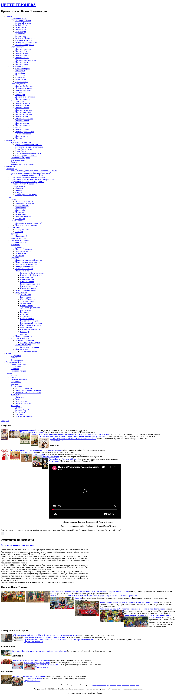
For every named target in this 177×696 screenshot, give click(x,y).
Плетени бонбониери (24, 86)
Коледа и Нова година (29, 321)
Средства (19, 192)
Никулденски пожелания (30, 325)
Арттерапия (11, 140)
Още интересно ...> (43, 667)
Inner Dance (10, 166)
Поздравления (21, 293)
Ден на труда (25, 310)
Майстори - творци (18, 371)
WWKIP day (15, 395)
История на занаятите (24, 201)
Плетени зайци (21, 116)
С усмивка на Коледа (29, 286)
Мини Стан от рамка (24, 149)
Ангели (18, 92)
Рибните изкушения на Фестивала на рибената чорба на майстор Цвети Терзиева (133, 602)
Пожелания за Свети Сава (31, 323)
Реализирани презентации (26, 195)
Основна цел (16, 366)
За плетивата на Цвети (20, 338)
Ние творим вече (18, 160)
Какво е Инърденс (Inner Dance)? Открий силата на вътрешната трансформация (71, 436)
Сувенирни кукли (22, 69)
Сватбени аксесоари (23, 40)
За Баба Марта (21, 25)
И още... (9, 197)
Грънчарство (20, 208)
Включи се (15, 162)
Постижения (16, 384)
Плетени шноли (22, 58)
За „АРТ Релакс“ (22, 410)
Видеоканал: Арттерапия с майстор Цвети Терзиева (45, 637)
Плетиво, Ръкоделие (23, 249)
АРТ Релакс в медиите (24, 416)
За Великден (20, 32)
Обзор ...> (5, 421)
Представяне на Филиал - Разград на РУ (27, 182)
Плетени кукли (17, 66)
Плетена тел (20, 138)
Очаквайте (15, 369)
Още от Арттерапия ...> (33, 642)
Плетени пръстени (23, 49)
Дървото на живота (23, 90)
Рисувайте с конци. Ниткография (29, 147)
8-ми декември (26, 327)
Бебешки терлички (23, 134)
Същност (19, 188)
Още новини (16, 382)
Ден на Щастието (27, 299)
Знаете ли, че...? (21, 253)
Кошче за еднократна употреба (28, 153)
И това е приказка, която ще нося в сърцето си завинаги (73, 439)
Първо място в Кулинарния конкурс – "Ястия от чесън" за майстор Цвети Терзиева (84, 625)
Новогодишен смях (28, 288)
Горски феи (20, 95)
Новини (9, 373)
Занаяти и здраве (17, 221)
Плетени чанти (21, 62)
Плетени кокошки (22, 125)
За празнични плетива (24, 340)
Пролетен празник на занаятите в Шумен (28, 175)
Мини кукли (20, 79)
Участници (20, 414)
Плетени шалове (22, 129)
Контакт (9, 353)
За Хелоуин (20, 34)
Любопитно (15, 245)
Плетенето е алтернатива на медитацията (29, 676)
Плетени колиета (22, 53)
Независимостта (27, 319)
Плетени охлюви (22, 123)
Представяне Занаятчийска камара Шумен (28, 177)
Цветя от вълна (21, 136)
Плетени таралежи (23, 112)
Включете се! (20, 399)
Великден (24, 314)
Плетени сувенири (18, 84)
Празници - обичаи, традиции (27, 262)
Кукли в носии (21, 82)
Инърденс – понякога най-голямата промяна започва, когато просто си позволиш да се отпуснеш (71, 434)
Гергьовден (25, 312)
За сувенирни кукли (28, 351)
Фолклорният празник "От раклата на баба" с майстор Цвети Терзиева (129, 595)
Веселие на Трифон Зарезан (31, 275)
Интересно (19, 256)
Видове (18, 190)
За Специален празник (24, 45)
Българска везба (22, 206)
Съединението (26, 316)
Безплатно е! (20, 412)
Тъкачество (20, 219)
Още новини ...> (56, 441)
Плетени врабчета (22, 103)
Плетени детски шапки (24, 132)
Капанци (19, 232)
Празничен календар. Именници (28, 260)
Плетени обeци (21, 51)
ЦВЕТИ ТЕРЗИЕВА (18, 5)
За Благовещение (27, 301)
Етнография (15, 227)
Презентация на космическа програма (17, 545)
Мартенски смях (27, 277)
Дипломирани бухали (24, 119)
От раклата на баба (13, 362)
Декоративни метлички (25, 97)
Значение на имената (24, 269)
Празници (15, 258)
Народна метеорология (24, 266)
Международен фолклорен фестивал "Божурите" (31, 173)
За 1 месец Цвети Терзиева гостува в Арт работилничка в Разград (39, 651)
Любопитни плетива (23, 251)
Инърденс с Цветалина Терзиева (22, 430)
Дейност (18, 408)
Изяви (13, 377)
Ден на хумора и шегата (30, 308)
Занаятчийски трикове (24, 203)
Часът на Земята (26, 306)
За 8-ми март (20, 27)
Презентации (11, 169)
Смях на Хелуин (27, 282)
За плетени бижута (23, 345)
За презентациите (18, 186)
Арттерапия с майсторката (21, 142)
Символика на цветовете (25, 60)
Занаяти (14, 199)
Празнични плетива (19, 19)
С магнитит (20, 77)
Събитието (19, 397)
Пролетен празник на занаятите (28, 393)
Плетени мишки (22, 121)
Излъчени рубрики (18, 364)
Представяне (16, 356)
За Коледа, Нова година (25, 38)
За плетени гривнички (29, 347)
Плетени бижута (17, 47)
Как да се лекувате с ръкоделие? (28, 223)
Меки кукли (20, 71)
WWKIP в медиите (23, 403)
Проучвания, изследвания (26, 225)
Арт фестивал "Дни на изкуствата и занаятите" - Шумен (34, 171)
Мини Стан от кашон (24, 151)
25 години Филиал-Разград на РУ (24, 184)
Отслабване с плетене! (33, 678)
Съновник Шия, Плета (20, 240)
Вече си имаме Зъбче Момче (47, 665)
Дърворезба (20, 210)
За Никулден (20, 36)
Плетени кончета (22, 108)
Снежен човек (38, 455)
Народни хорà (21, 236)
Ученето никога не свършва (31, 432)
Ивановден (24, 332)
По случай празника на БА (26, 42)
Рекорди (18, 247)
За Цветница (25, 303)
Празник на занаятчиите (30, 329)
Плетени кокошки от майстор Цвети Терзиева (31, 660)
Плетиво (9, 16)
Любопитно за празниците (26, 264)
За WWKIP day (21, 401)
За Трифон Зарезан (23, 21)
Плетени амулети (22, 99)
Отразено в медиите (19, 380)
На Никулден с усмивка (30, 284)
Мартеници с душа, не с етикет (36, 663)
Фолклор (14, 234)
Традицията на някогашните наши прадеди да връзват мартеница (36, 450)
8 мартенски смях (27, 279)
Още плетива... (17, 127)
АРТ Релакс (15, 406)
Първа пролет (21, 29)
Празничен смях (22, 271)
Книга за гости (17, 360)
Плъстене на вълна (23, 216)
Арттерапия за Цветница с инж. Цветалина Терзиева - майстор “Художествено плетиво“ (60, 639)
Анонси (14, 375)
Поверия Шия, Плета (19, 243)
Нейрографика (21, 214)
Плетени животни (18, 101)
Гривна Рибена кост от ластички (28, 145)
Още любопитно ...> (32, 681)
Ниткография (20, 212)
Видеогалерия (16, 386)
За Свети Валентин (23, 23)
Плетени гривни (22, 55)
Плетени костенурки (23, 114)
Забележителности (18, 238)
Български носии (22, 229)
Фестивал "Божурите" (24, 388)
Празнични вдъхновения (25, 290)
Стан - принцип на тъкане (26, 156)
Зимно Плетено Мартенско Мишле (63, 459)
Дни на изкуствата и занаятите (28, 390)
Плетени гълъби (22, 106)
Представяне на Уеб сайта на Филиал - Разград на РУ (32, 179)
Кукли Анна (20, 75)
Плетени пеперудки (23, 110)
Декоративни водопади (25, 88)
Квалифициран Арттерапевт (22, 164)
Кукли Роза (20, 73)
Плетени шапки (21, 64)
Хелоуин (23, 334)
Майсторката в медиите (20, 158)
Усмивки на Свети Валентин (32, 273)
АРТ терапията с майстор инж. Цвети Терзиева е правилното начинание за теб (44, 635)
